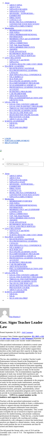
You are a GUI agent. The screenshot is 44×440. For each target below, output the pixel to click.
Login (8, 139)
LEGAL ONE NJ (11, 102)
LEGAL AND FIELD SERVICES (22, 56)
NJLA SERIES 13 (16, 77)
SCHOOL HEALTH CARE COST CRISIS (25, 64)
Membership (9, 28)
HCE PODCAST (16, 79)
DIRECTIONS (15, 18)
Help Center (11, 143)
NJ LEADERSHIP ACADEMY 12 (22, 85)
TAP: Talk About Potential (19, 45)
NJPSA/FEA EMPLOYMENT (21, 26)
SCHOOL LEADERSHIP (15, 121)
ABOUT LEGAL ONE (18, 119)
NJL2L (12, 125)
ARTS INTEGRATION (18, 96)
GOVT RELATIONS (13, 58)
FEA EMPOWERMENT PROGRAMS (24, 83)
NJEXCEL (13, 123)
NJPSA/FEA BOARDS (18, 9)
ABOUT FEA (14, 7)
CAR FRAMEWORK (17, 94)
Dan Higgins (14, 317)
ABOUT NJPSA (15, 5)
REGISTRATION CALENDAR (21, 68)
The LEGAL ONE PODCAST (21, 113)
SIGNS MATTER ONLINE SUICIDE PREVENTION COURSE (24, 116)
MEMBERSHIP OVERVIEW (20, 30)
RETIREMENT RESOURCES (21, 54)
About (7, 3)
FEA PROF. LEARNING (14, 66)
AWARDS (13, 49)
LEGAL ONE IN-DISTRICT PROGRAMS (26, 106)
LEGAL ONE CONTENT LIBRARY (23, 104)
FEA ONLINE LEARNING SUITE (23, 81)
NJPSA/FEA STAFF (17, 11)
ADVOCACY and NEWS (19, 60)
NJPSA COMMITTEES (18, 43)
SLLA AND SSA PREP (18, 127)
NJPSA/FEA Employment (17, 141)
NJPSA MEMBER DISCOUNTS (22, 47)
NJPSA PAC (14, 62)
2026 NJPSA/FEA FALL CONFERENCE (25, 75)
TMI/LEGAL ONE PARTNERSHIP (23, 108)
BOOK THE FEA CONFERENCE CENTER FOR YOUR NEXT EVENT (24, 23)
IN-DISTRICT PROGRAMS (20, 92)
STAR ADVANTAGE (17, 51)
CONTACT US (15, 20)
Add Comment (27, 332)
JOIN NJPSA (14, 32)
